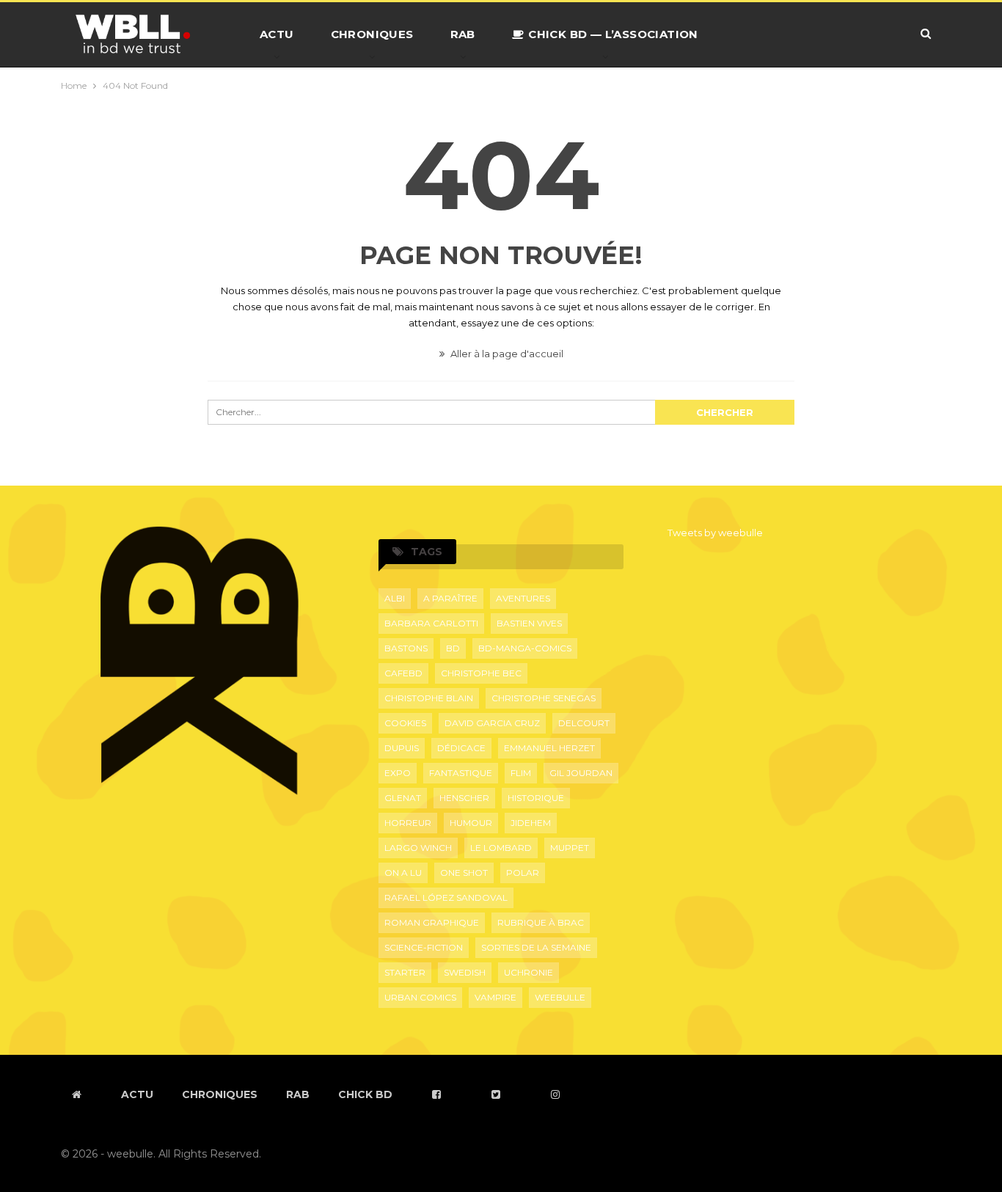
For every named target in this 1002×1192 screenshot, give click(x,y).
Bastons (406, 648)
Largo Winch (418, 847)
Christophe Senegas (543, 697)
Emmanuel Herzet (549, 747)
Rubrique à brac (540, 922)
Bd (453, 648)
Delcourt (584, 722)
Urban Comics (420, 997)
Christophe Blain (428, 697)
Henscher (464, 797)
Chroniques (372, 34)
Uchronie (528, 972)
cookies (405, 722)
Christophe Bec (481, 673)
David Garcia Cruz (492, 722)
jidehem (531, 822)
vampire (495, 997)
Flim (521, 772)
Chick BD (365, 1094)
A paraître (450, 598)
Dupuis (401, 747)
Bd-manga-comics (524, 648)
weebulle (560, 997)
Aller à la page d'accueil (505, 353)
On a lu (403, 872)
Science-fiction (423, 947)
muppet (569, 847)
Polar (522, 872)
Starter (404, 972)
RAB (462, 34)
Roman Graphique (431, 922)
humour (471, 822)
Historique (536, 797)
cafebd (403, 673)
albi (394, 598)
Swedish (465, 972)
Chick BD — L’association (613, 34)
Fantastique (460, 772)
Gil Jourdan (580, 772)
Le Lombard (501, 847)
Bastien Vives (529, 623)
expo (397, 772)
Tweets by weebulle (715, 532)
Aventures (523, 598)
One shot (464, 872)
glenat (402, 797)
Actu (277, 34)
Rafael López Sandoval (446, 897)
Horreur (407, 822)
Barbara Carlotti (431, 623)
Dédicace (461, 747)
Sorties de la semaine (536, 947)
